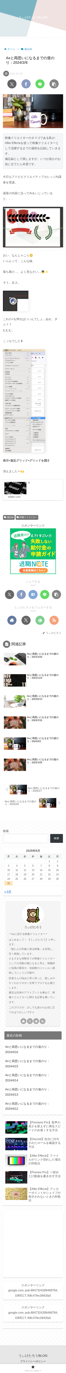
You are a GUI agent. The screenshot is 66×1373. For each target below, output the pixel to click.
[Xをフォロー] (26, 620)
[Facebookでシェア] (26, 83)
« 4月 (7, 891)
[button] (54, 83)
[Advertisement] (33, 1243)
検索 (6, 831)
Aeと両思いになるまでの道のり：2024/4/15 (27, 1063)
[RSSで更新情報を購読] (54, 620)
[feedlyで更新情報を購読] (40, 620)
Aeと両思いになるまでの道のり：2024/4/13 (27, 1092)
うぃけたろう (33, 927)
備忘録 (10, 517)
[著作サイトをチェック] (11, 620)
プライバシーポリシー (33, 1361)
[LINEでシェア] (40, 83)
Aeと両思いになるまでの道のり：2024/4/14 (27, 1078)
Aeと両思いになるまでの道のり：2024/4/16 (27, 1049)
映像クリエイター (28, 517)
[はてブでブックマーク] (33, 594)
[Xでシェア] (11, 83)
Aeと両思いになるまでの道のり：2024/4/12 (27, 1106)
